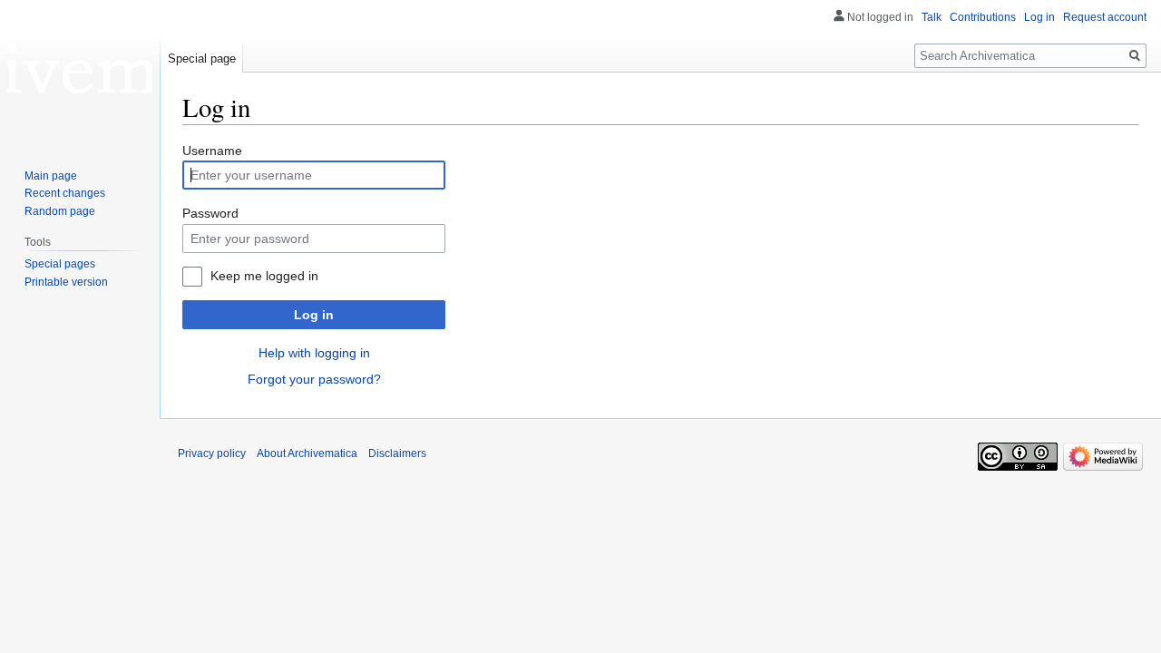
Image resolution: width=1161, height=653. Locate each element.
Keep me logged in (264, 275)
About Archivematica (307, 453)
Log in (314, 314)
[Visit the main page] (79, 72)
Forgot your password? (314, 379)
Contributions (983, 17)
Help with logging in (314, 353)
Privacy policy (212, 453)
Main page (50, 176)
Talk (931, 17)
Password (210, 213)
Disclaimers (397, 453)
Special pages (59, 264)
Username (212, 150)
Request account (1104, 17)
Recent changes (64, 193)
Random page (59, 211)
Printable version (66, 282)
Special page (202, 58)
